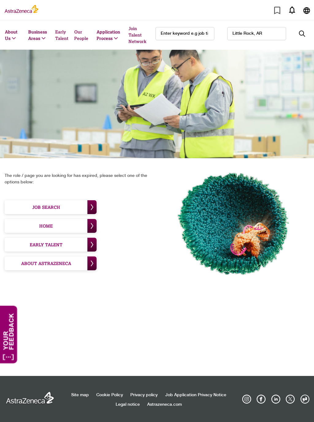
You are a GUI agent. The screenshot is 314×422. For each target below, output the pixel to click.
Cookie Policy (109, 395)
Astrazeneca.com (164, 404)
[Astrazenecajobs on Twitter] (290, 399)
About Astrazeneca (46, 263)
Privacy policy (144, 395)
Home (46, 226)
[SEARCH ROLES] (305, 33)
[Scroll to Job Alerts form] (292, 10)
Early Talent (61, 35)
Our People (81, 35)
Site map (80, 395)
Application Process (108, 35)
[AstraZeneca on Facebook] (261, 399)
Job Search (46, 207)
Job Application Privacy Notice (195, 395)
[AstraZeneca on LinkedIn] (275, 399)
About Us (11, 35)
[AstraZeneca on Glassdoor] (304, 399)
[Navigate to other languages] (306, 10)
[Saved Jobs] (277, 11)
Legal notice (128, 404)
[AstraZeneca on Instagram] (246, 399)
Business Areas (37, 35)
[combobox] (256, 33)
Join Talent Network (137, 35)
